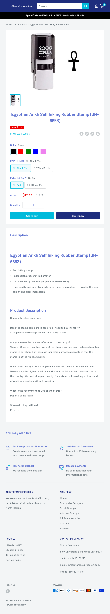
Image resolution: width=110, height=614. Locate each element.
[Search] (85, 6)
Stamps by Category (71, 503)
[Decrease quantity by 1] (26, 205)
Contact (64, 523)
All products (20, 24)
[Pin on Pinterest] (87, 133)
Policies (64, 528)
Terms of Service (15, 554)
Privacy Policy (14, 544)
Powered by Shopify (16, 604)
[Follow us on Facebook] (8, 591)
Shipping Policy (14, 549)
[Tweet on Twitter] (92, 133)
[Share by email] (98, 133)
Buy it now (78, 215)
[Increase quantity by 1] (41, 205)
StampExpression (20, 133)
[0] (102, 6)
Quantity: (15, 205)
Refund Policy (13, 559)
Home (9, 24)
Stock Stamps (68, 508)
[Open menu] (7, 6)
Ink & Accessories (70, 518)
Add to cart (31, 215)
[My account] (96, 6)
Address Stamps (69, 513)
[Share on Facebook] (81, 133)
